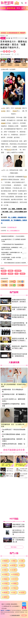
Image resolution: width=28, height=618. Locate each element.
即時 (18, 8)
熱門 (23, 8)
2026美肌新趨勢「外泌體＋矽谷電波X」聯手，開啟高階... (11, 258)
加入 (20, 281)
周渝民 (15, 111)
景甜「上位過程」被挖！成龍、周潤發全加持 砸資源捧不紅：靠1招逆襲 (7, 465)
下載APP (4, 281)
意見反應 (4, 608)
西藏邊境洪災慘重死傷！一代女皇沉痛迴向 (12, 236)
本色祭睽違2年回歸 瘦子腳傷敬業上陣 (14, 395)
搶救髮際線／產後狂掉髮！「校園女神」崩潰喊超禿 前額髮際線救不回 (24, 64)
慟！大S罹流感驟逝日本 (13, 230)
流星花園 (18, 108)
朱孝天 (9, 149)
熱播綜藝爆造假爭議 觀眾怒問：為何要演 (13, 440)
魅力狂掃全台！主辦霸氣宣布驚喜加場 (18, 532)
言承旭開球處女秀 (11, 227)
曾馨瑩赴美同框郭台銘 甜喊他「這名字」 (13, 445)
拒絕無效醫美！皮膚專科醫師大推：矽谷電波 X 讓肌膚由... (11, 253)
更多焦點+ (14, 547)
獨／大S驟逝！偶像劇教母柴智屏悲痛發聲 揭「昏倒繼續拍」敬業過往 (14, 220)
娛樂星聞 (2, 35)
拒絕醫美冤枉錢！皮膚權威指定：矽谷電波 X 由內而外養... (11, 248)
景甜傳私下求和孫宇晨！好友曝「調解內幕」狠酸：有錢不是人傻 (10, 64)
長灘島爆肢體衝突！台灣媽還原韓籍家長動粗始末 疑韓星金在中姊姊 (3, 64)
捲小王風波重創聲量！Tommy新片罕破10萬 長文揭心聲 (23, 475)
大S (4, 108)
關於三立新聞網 (6, 604)
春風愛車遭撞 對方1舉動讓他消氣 (12, 390)
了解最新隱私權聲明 (15, 615)
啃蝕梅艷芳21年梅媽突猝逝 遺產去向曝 (13, 405)
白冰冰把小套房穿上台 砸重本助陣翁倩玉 (13, 400)
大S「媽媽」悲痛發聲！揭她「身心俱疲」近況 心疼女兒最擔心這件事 (14, 211)
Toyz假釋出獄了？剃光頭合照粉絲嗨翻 (13, 430)
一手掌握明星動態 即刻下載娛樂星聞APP (12, 244)
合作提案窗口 (16, 606)
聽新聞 (2, 38)
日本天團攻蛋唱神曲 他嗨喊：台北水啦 (14, 435)
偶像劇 (3, 123)
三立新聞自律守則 (6, 606)
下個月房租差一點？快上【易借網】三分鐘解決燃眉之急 (9, 470)
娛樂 (7, 35)
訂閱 (11, 281)
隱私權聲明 (14, 604)
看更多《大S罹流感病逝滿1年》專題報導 (13, 33)
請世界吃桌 (11, 8)
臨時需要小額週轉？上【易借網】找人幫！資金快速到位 (9, 475)
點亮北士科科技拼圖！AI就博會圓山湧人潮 (18, 540)
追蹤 (3, 285)
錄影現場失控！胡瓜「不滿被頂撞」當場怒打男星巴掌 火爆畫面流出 (21, 465)
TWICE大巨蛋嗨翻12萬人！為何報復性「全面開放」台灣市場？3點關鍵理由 (17, 64)
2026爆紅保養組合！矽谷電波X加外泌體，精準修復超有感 (23, 470)
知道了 (24, 615)
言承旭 (3, 111)
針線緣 (3, 8)
